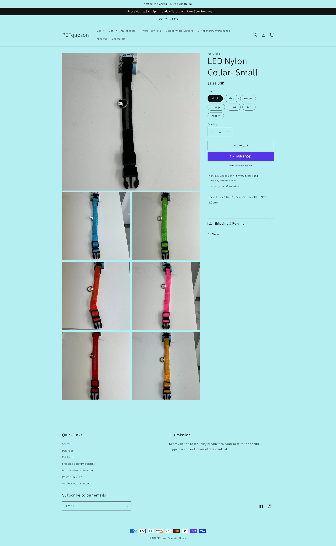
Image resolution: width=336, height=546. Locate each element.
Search (66, 444)
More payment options (240, 165)
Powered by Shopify (177, 538)
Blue (231, 98)
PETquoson (162, 538)
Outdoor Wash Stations (76, 483)
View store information (225, 186)
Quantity (212, 124)
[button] (100, 31)
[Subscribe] (127, 505)
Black (215, 98)
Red (248, 107)
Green (248, 98)
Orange (216, 107)
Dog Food (68, 450)
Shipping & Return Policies (78, 463)
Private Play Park (72, 476)
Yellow (216, 115)
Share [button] (215, 234)
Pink (233, 107)
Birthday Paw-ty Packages (78, 470)
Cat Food (67, 457)
